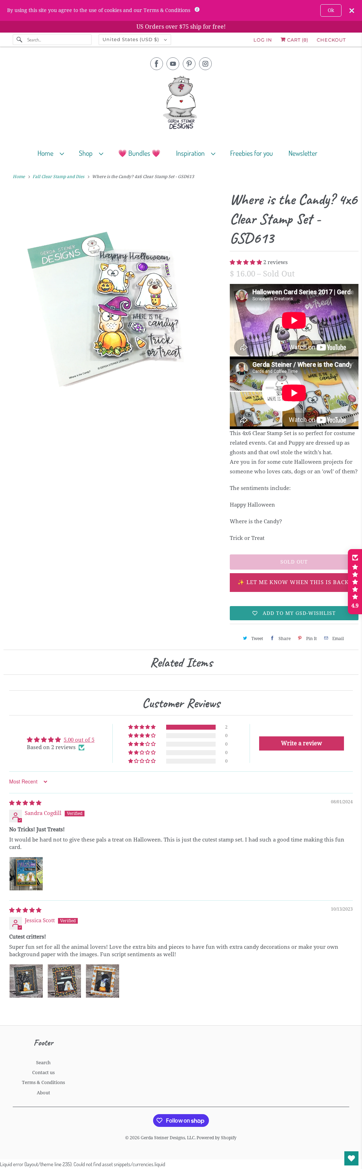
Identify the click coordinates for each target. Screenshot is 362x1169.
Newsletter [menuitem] (302, 153)
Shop (87, 153)
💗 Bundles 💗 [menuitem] (139, 153)
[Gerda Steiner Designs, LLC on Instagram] (205, 63)
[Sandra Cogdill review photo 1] (26, 874)
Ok (331, 10)
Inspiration (192, 153)
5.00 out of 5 (79, 740)
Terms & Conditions (43, 1082)
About (43, 1092)
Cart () (297, 39)
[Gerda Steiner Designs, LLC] (181, 104)
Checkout (331, 39)
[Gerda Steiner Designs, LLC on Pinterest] (189, 63)
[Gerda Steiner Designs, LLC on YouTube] (173, 63)
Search (43, 1062)
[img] (25, 803)
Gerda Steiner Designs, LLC (167, 1137)
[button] (246, 262)
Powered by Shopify (217, 1137)
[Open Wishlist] (351, 1158)
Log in (262, 39)
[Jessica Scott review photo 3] (102, 981)
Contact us (43, 1072)
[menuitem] (53, 153)
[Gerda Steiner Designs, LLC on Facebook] (156, 63)
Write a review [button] (301, 743)
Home (46, 153)
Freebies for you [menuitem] (251, 153)
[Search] (20, 39)
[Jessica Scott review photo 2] (64, 981)
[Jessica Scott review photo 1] (26, 981)
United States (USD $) (131, 39)
